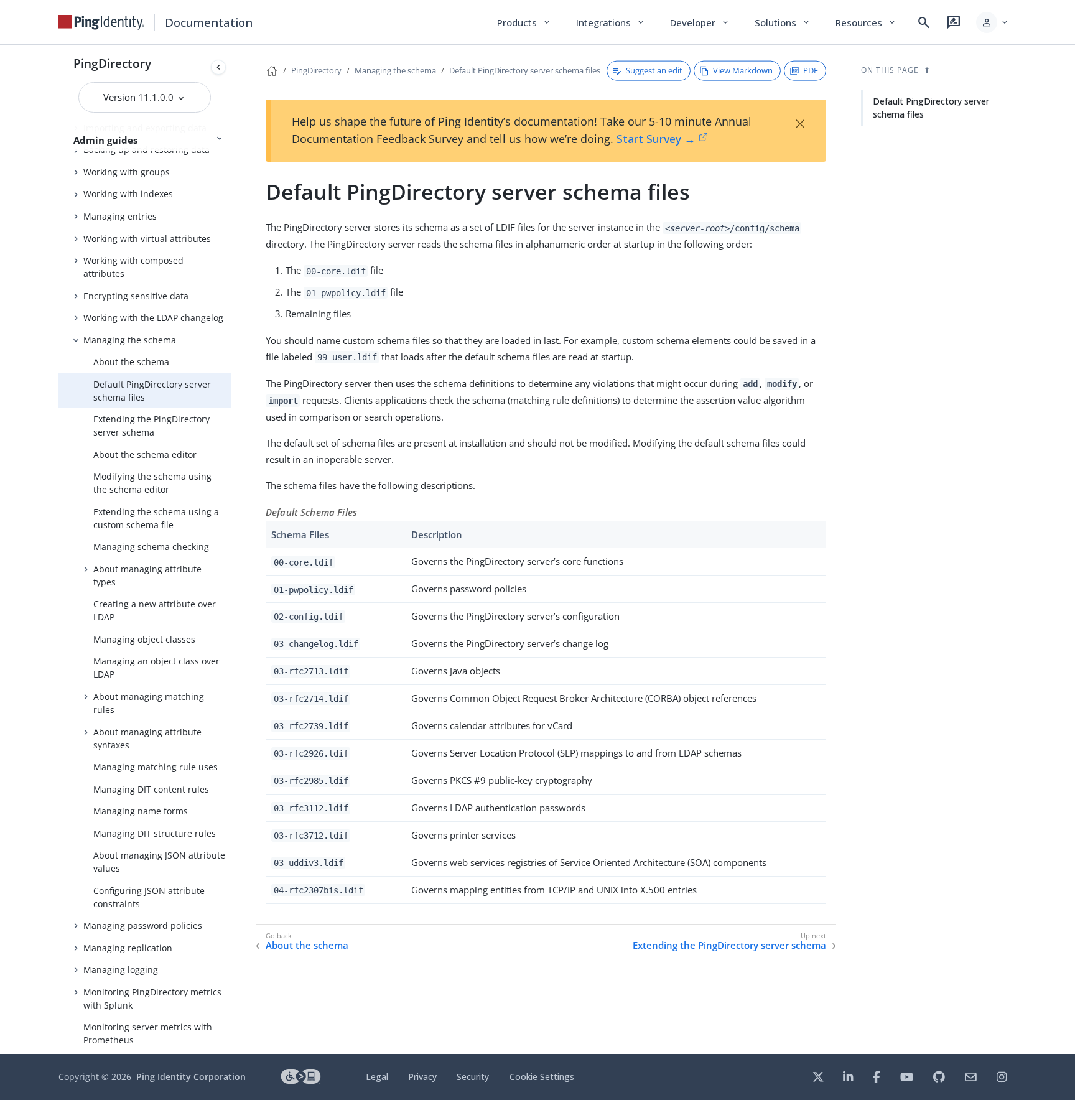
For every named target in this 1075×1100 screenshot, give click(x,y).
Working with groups (126, 172)
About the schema (131, 362)
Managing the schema (129, 340)
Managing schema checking (151, 546)
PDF (810, 70)
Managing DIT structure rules (154, 833)
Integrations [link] (610, 22)
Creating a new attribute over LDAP (154, 610)
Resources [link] (865, 22)
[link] (101, 22)
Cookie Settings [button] (542, 1077)
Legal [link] (377, 1077)
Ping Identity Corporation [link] (191, 1077)
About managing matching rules (148, 703)
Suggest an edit (654, 70)
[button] (992, 22)
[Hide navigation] (218, 67)
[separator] (231, 549)
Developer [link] (700, 22)
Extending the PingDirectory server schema (151, 425)
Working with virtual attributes (147, 239)
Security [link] (473, 1077)
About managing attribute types (147, 575)
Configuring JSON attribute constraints (149, 897)
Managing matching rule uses (155, 767)
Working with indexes (128, 194)
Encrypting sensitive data (135, 296)
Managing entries (120, 216)
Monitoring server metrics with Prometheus (147, 1033)
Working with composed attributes (133, 266)
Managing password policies (142, 925)
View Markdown (743, 70)
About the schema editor (145, 454)
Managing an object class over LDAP (156, 667)
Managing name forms (140, 811)
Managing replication (127, 948)
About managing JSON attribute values (159, 861)
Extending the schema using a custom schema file (156, 518)
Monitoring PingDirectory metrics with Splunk (152, 998)
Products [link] (524, 22)
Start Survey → (656, 138)
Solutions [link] (783, 22)
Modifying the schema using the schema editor (152, 482)
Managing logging (120, 970)
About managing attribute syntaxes (147, 738)
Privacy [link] (422, 1077)
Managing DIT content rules (151, 789)
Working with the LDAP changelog (153, 318)
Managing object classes (144, 639)
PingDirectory (112, 63)
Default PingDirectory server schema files (152, 390)
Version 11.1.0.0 (139, 97)
